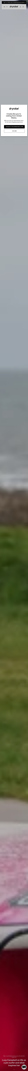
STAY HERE (14, 130)
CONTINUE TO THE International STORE (14, 126)
